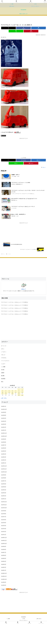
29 (18, 395)
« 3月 (2, 398)
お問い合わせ (38, 618)
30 (22, 395)
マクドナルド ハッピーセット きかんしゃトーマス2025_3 (14, 311)
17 (2, 393)
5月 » (5, 398)
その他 (23, 618)
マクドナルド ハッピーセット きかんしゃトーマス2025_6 (14, 302)
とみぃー (23, 289)
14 (15, 392)
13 (12, 392)
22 (18, 393)
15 (18, 392)
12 (9, 392)
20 (12, 393)
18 (5, 393)
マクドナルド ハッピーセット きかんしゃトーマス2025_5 (14, 305)
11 (5, 392)
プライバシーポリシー (23, 620)
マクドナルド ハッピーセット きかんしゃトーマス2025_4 (14, 308)
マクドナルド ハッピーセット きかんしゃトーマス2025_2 (14, 314)
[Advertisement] (23, 20)
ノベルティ (4, 135)
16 (22, 392)
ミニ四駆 (8, 618)
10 (2, 392)
